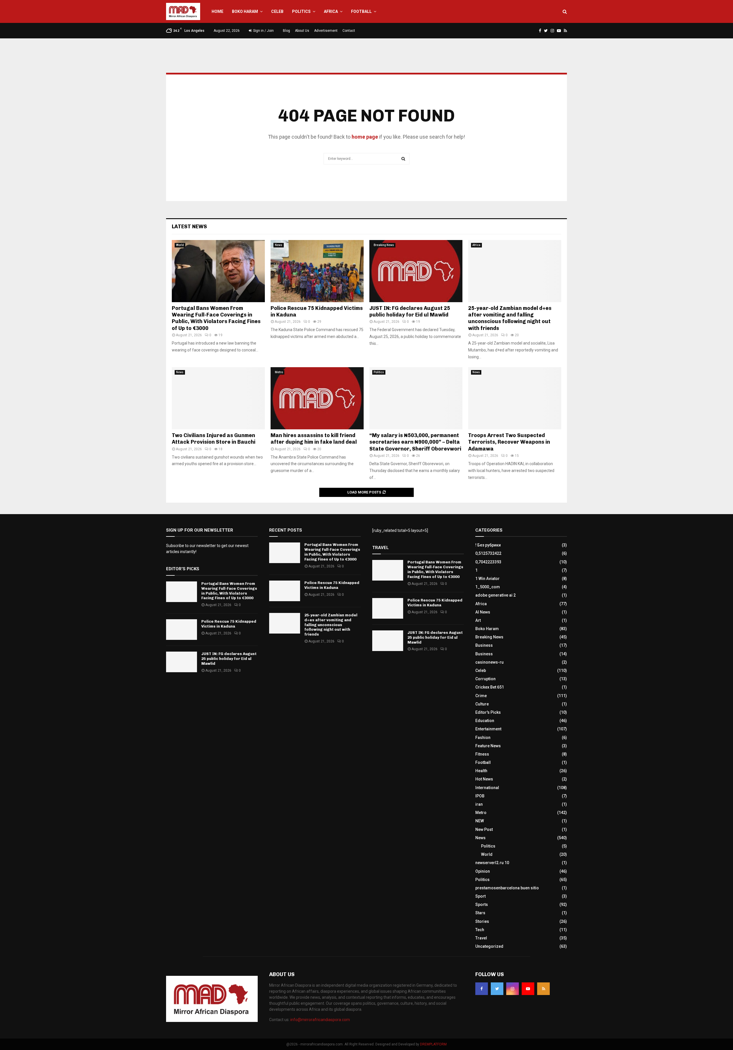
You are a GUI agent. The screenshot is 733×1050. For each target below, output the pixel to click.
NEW (479, 821)
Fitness (482, 754)
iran (479, 804)
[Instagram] (512, 988)
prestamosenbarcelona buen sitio (507, 888)
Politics (301, 11)
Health (481, 770)
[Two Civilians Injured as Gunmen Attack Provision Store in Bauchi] (218, 398)
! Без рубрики (488, 545)
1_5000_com (487, 587)
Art (478, 620)
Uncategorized (489, 946)
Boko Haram (245, 11)
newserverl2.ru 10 (492, 862)
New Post (484, 829)
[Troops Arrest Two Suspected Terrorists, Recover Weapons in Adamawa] (514, 398)
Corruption (485, 679)
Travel (481, 938)
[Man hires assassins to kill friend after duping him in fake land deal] (317, 398)
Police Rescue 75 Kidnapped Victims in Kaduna (228, 623)
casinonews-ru (489, 662)
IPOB (479, 796)
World (180, 245)
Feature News (488, 746)
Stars (480, 913)
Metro (279, 372)
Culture (482, 704)
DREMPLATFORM (433, 1044)
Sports (481, 904)
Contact (348, 31)
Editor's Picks (488, 712)
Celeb (277, 11)
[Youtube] (528, 988)
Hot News (484, 779)
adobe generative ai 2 (495, 595)
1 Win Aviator (487, 578)
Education (484, 720)
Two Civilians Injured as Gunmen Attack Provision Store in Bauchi (213, 438)
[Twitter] (497, 988)
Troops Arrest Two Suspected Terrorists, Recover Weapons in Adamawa (509, 442)
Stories (482, 921)
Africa (331, 11)
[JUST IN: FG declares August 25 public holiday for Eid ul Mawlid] (415, 271)
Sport (480, 896)
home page (365, 137)
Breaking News (384, 245)
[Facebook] (481, 988)
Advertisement (326, 31)
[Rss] (543, 988)
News (278, 245)
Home (217, 11)
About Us (302, 31)
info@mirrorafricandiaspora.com (320, 1019)
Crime (481, 695)
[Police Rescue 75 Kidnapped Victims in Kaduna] (317, 271)
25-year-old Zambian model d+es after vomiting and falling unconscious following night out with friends (509, 318)
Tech (479, 929)
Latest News (189, 226)
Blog (286, 31)
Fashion (482, 737)
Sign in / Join (263, 31)
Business (484, 645)
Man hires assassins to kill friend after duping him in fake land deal (314, 438)
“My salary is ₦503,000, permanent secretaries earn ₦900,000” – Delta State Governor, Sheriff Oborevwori (415, 442)
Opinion (482, 871)
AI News (482, 612)
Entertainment (488, 729)
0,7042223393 (488, 562)
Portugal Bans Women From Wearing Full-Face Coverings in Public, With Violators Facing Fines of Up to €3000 (216, 318)
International (487, 787)
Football (361, 11)
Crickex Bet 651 (489, 687)
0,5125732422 (488, 553)
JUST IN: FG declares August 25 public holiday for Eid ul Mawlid (409, 311)
